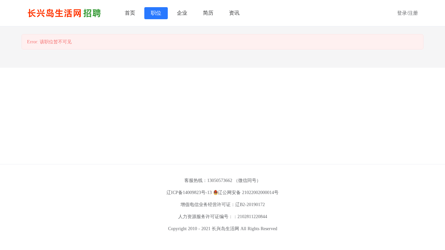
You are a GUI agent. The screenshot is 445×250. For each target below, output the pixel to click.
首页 (130, 13)
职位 (156, 13)
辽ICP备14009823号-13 (189, 192)
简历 (208, 13)
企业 (182, 13)
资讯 (234, 13)
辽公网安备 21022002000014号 (248, 192)
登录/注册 (407, 13)
